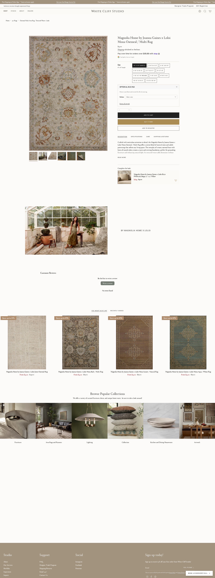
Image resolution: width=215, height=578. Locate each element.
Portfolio (7, 568)
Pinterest (78, 568)
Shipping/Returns (46, 568)
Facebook (78, 565)
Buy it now (148, 122)
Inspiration (7, 571)
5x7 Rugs (14, 20)
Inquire (6, 575)
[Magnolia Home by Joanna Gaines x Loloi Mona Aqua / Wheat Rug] (188, 342)
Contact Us (44, 575)
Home (7, 20)
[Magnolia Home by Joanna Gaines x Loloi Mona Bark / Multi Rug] (81, 342)
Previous (29, 93)
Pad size (122, 97)
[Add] (175, 180)
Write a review (108, 283)
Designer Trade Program (184, 6)
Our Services (8, 565)
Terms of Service (181, 572)
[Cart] (210, 11)
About (6, 561)
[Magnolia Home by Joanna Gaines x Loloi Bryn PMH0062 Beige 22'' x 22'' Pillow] (124, 177)
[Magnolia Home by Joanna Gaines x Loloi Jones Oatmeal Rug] (27, 342)
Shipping (121, 49)
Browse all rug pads (125, 104)
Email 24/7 (43, 571)
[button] (13, 11)
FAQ (41, 561)
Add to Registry (148, 128)
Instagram (78, 561)
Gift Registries (202, 6)
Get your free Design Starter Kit (65, 2)
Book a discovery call (197, 573)
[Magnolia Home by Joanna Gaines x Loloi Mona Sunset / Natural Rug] (134, 342)
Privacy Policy (172, 572)
